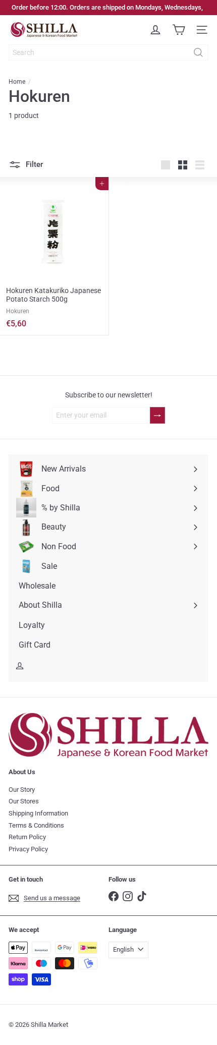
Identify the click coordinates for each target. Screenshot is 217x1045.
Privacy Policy (28, 849)
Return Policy (27, 837)
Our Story (22, 789)
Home (17, 81)
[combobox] (108, 52)
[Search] (198, 52)
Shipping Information (38, 813)
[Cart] (178, 29)
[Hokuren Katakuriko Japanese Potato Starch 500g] (54, 256)
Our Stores (24, 801)
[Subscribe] (157, 415)
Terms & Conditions (36, 825)
